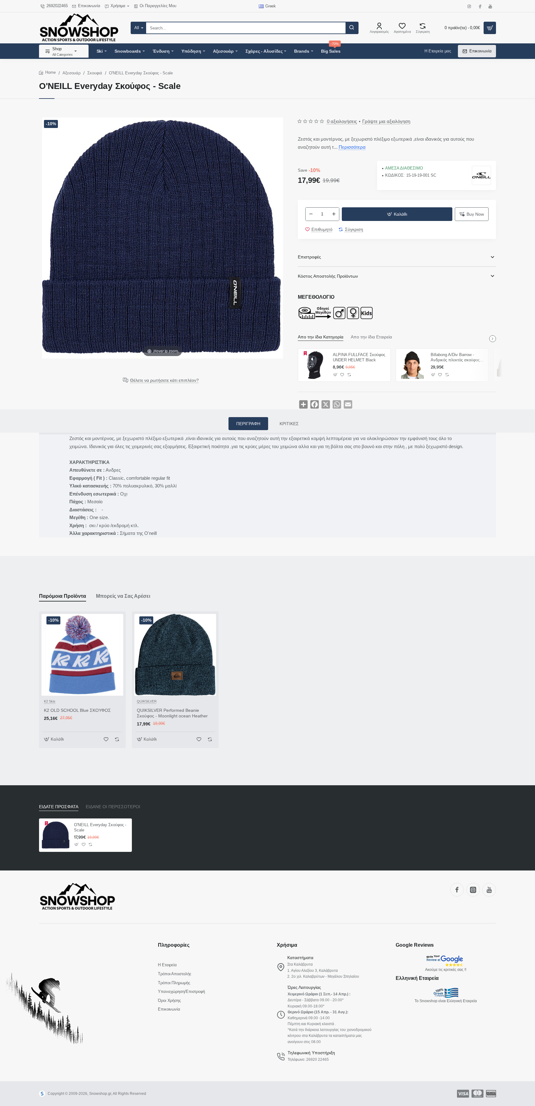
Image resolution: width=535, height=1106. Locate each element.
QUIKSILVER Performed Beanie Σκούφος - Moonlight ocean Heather (172, 713)
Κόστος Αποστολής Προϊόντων (328, 276)
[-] (311, 214)
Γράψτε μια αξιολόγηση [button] (386, 121)
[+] (333, 214)
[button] (397, 214)
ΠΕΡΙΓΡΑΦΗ (248, 423)
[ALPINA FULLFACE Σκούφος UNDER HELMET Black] (314, 365)
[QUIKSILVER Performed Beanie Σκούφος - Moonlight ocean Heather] (175, 655)
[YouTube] (489, 890)
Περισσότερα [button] (352, 147)
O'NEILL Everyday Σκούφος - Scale (100, 827)
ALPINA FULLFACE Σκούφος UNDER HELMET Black (359, 357)
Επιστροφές (309, 256)
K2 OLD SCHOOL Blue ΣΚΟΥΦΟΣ (77, 710)
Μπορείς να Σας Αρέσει (123, 596)
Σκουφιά (94, 73)
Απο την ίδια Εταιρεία (371, 336)
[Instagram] (473, 890)
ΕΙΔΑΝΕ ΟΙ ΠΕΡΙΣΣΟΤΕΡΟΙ (113, 806)
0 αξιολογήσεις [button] (342, 121)
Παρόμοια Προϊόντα (62, 596)
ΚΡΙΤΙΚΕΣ (289, 423)
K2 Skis (49, 701)
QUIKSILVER (147, 701)
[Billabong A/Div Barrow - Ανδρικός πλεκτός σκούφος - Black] (412, 365)
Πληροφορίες (173, 945)
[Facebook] (457, 890)
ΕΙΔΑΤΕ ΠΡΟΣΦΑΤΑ (58, 806)
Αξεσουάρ (71, 73)
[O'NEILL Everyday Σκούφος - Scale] (56, 835)
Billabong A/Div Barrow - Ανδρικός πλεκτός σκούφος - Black (456, 357)
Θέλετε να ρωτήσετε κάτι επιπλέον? (164, 380)
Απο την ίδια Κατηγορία (320, 336)
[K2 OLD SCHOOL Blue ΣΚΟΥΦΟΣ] (82, 655)
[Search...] (352, 27)
